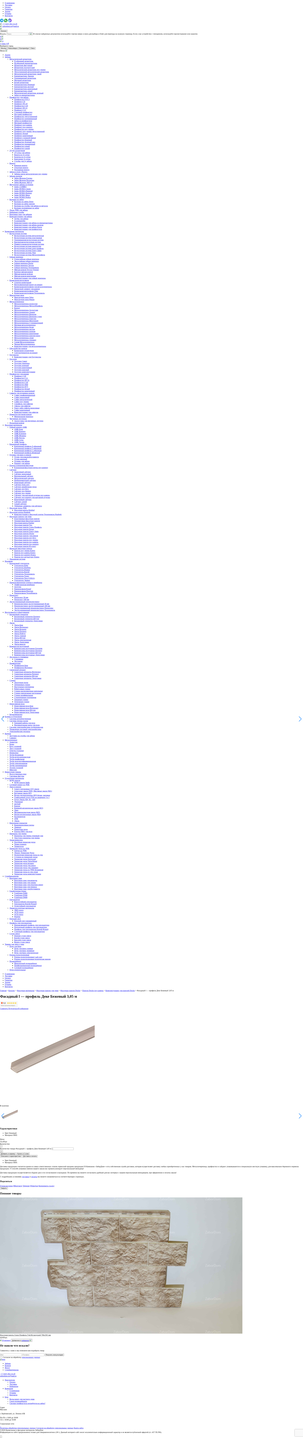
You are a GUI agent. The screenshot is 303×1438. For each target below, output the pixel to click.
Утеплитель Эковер (22, 580)
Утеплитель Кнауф (21, 572)
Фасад (7, 1368)
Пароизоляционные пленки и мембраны (25, 583)
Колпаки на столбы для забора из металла (31, 206)
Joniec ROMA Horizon (23, 193)
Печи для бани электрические (26, 953)
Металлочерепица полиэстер (26, 304)
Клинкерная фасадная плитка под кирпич (31, 468)
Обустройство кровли (18, 348)
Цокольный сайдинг (22, 483)
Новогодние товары (13, 772)
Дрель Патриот (20, 631)
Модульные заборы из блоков (21, 185)
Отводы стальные (16, 751)
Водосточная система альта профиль (29, 248)
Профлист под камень (23, 125)
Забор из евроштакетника (24, 95)
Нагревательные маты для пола (27, 725)
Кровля (8, 1366)
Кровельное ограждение (24, 351)
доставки (25, 1177)
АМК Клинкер (20, 434)
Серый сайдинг (20, 504)
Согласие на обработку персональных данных (54, 1428)
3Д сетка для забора (22, 153)
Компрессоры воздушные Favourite (28, 648)
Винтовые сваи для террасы (25, 887)
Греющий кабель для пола (24, 723)
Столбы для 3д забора (23, 161)
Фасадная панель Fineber (24, 523)
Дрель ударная (20, 636)
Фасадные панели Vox (23, 525)
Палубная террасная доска (24, 842)
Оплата (8, 7)
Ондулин (13, 359)
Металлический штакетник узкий (27, 74)
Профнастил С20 (21, 106)
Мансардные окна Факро (24, 299)
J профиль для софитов (23, 404)
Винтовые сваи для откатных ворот (28, 885)
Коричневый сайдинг (23, 500)
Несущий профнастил (23, 114)
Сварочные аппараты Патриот (26, 674)
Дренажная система (17, 559)
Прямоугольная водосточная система (29, 244)
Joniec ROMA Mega (22, 195)
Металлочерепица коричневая (26, 334)
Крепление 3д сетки (22, 159)
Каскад (17, 308)
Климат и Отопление (13, 717)
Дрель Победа (19, 634)
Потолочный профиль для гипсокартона (30, 927)
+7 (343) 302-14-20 (9, 24)
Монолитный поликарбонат (25, 963)
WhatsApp (34, 1186)
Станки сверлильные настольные (27, 693)
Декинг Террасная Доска (24, 853)
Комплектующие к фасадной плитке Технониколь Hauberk (38, 514)
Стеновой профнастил (23, 112)
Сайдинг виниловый (22, 474)
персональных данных (31, 1357)
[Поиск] (31, 33)
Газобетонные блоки (17, 891)
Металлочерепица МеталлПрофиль (28, 306)
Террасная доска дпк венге (25, 866)
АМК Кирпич (19, 431)
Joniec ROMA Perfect (22, 197)
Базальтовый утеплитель (19, 563)
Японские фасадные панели (20, 548)
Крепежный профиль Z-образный (27, 446)
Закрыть (4, 1188)
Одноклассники (6, 1186)
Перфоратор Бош (21, 666)
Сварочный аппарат (17, 670)
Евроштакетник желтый (24, 87)
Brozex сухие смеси (22, 942)
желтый (17, 804)
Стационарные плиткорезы (25, 697)
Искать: (3, 34)
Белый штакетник (21, 82)
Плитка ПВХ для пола (23, 831)
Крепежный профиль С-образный (28, 451)
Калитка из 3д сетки (22, 157)
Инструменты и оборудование (17, 612)
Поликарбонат (15, 961)
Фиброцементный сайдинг (25, 480)
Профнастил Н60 (21, 385)
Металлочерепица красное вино (27, 336)
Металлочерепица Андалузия (26, 310)
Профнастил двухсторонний (25, 116)
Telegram (26, 1186)
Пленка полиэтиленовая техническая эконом (32, 959)
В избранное (23, 1009)
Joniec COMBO (20, 187)
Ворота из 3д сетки (22, 155)
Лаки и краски (15, 787)
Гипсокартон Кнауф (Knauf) (25, 904)
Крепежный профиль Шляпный (27, 453)
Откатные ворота (21, 168)
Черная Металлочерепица (24, 344)
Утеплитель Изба (21, 565)
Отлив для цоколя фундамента (26, 457)
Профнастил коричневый (24, 391)
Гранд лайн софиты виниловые (27, 408)
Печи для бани (15, 946)
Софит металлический (23, 400)
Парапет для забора (22, 463)
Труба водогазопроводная (19, 757)
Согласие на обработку (21, 1357)
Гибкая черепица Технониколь (26, 268)
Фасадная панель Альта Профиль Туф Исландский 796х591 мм (25, 1335)
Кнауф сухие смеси (22, 938)
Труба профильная (16, 759)
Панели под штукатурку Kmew (26, 557)
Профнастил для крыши (19, 374)
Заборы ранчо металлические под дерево (30, 174)
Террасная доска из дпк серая (26, 872)
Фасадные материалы (13, 425)
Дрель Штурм (19, 638)
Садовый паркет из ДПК (19, 785)
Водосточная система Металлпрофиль (29, 255)
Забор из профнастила (23, 121)
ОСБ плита (18, 914)
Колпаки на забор (16, 199)
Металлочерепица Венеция (25, 314)
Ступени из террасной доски (26, 857)
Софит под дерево (21, 402)
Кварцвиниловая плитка (24, 825)
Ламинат (17, 827)
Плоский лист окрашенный (25, 921)
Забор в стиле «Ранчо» (18, 172)
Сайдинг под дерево (22, 493)
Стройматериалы (12, 876)
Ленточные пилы (21, 683)
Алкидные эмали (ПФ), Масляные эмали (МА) (33, 791)
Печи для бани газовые (23, 949)
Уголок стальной (16, 768)
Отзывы (8, 14)
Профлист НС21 (20, 108)
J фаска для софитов (22, 406)
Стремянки (18, 659)
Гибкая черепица (16, 257)
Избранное (13, 1386)
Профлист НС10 (20, 104)
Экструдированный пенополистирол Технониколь (34, 610)
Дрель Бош (18, 625)
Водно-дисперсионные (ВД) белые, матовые (32, 795)
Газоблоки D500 (20, 895)
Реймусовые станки (22, 689)
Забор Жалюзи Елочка (23, 178)
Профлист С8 (19, 102)
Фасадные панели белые (24, 529)
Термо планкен (20, 844)
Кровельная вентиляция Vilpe (26, 291)
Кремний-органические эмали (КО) (28, 808)
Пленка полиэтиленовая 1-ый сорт (28, 957)
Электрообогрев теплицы (19, 731)
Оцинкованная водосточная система (29, 240)
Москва (3, 48)
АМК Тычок (19, 442)
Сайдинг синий (20, 502)
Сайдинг (13, 470)
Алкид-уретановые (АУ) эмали (26, 789)
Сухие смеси (14, 934)
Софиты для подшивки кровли (21, 393)
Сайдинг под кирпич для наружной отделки (32, 497)
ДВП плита (18, 910)
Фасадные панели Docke (24, 534)
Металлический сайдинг (24, 478)
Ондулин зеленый (21, 365)
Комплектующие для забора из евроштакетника (33, 223)
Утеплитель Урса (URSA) (24, 578)
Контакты (9, 16)
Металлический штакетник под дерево (30, 70)
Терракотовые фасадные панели (27, 521)
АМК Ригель (19, 438)
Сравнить (4, 1009)
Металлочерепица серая (23, 338)
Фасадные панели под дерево (26, 540)
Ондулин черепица (22, 363)
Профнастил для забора (18, 97)
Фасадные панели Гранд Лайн (26, 531)
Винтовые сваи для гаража (25, 883)
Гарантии (8, 9)
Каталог (11, 991)
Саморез (12, 738)
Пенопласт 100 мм (21, 600)
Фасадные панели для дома (20, 517)
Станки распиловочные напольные (28, 691)
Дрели (12, 623)
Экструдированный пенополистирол (24, 602)
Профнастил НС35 (21, 380)
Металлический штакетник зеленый (28, 93)
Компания (9, 1389)
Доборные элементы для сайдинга (28, 506)
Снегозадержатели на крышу (26, 353)
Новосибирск (12, 48)
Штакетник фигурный (23, 65)
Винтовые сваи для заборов (20, 214)
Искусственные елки (17, 774)
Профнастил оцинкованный (25, 119)
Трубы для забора (21, 219)
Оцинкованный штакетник (25, 78)
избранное (25, 1340)
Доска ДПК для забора (18, 210)
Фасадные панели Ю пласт (25, 546)
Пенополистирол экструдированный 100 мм (32, 606)
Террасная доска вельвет (24, 863)
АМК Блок (18, 429)
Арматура (13, 742)
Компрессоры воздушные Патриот (28, 651)
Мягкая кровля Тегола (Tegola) (26, 270)
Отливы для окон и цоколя (20, 455)
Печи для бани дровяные (24, 951)
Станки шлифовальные (23, 695)
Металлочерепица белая (24, 327)
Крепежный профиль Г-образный (27, 448)
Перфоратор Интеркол (23, 668)
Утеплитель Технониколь (24, 574)
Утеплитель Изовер (22, 570)
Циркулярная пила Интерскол (26, 708)
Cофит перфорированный (24, 395)
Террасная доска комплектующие (27, 874)
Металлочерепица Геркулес (25, 319)
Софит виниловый (21, 397)
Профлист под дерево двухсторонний (29, 131)
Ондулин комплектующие (24, 372)
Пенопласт (13, 595)
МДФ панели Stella (22, 783)
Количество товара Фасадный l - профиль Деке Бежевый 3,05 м (25, 1149)
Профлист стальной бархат (25, 138)
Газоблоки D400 (20, 893)
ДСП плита (18, 912)
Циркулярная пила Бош (23, 706)
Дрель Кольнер (20, 629)
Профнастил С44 (21, 382)
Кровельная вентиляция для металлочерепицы (33, 287)
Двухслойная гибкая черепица (26, 261)
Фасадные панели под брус (25, 538)
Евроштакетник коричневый (25, 89)
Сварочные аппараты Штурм (26, 676)
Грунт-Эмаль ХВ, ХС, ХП (24, 800)
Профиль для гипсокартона (20, 923)
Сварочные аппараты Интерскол (27, 672)
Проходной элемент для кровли (27, 289)
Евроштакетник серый (23, 91)
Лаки (16, 810)
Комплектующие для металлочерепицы (30, 346)
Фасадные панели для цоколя (26, 536)
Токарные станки (21, 700)
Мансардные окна (16, 295)
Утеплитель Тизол (21, 576)
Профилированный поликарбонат (28, 966)
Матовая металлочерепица (25, 325)
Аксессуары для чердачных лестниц (28, 421)
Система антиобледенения (20, 719)
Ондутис (17, 587)
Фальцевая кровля (16, 423)
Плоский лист (15, 919)
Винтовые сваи (15, 878)
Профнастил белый (22, 389)
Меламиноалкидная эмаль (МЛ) (27, 812)
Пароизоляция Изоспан (23, 591)
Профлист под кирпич (23, 127)
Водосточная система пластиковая (28, 238)
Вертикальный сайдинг (23, 476)
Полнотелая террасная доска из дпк (28, 855)
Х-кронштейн (19, 221)
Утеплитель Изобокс (22, 568)
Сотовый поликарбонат (23, 968)
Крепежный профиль (18, 444)
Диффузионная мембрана (24, 585)
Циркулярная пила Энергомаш (26, 712)
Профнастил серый (22, 146)
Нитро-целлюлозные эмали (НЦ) (27, 814)
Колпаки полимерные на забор (26, 208)
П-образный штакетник (23, 61)
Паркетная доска (21, 829)
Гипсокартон (14, 900)
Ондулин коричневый (23, 368)
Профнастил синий (22, 148)
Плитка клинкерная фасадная (21, 465)
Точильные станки (21, 702)
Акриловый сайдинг (22, 472)
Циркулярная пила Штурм (25, 710)
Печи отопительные (17, 970)
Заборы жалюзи (15, 176)
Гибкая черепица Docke (23, 263)
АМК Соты (18, 440)
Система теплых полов (18, 721)
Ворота (12, 163)
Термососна (19, 846)
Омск (33, 48)
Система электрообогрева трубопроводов (26, 727)
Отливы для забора (22, 461)
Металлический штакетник (20, 59)
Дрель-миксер (19, 644)
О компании (10, 3)
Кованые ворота (20, 165)
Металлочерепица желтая (24, 329)
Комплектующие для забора (20, 217)
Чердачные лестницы (18, 419)
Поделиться (13, 1009)
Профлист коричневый (23, 136)
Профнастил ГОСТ (22, 99)
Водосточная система (18, 234)
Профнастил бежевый (23, 140)
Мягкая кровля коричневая (25, 276)
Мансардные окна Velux (24, 297)
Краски (17, 806)
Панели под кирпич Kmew (25, 555)
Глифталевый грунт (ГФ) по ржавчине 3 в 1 (31, 797)
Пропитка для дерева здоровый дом (28, 836)
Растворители (19, 817)
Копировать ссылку (46, 1186)
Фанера (17, 917)
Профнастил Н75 (21, 387)
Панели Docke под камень (92, 991)
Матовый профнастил (23, 123)
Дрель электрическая (22, 640)
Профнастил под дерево (24, 129)
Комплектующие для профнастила (28, 229)
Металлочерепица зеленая (24, 331)
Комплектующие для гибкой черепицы (30, 278)
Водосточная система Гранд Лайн (27, 251)
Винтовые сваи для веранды (25, 880)
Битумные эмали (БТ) (23, 793)
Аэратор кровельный (22, 282)
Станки (12, 680)
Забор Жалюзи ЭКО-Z (23, 182)
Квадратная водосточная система (27, 242)
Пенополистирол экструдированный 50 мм (31, 604)
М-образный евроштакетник (25, 63)
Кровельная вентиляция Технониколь (29, 293)
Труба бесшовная (16, 755)
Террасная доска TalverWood (25, 861)
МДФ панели (14, 780)
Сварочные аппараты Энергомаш (27, 678)
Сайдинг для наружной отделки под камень (32, 495)
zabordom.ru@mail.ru (10, 26)
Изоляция (9, 561)
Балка (11, 744)
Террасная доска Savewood (25, 859)
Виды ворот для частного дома (21, 1399)
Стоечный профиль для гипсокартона (29, 931)
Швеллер (13, 770)
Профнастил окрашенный (24, 144)
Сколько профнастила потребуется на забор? (27, 1403)
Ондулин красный (21, 370)
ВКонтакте (17, 1186)
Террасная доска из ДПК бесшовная (28, 870)
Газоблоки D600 (20, 897)
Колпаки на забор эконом (24, 204)
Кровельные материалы (14, 231)
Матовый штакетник (22, 80)
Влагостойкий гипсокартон (25, 902)
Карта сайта (78, 1428)
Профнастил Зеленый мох (24, 142)
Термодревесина (16, 840)
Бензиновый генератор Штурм (26, 619)
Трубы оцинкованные (18, 766)
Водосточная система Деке (25, 253)
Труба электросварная (18, 763)
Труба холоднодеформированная (22, 761)
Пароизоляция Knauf (22, 589)
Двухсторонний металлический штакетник (31, 72)
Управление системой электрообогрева (25, 729)
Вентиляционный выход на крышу (28, 285)
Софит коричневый (22, 410)
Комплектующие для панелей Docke (120, 991)
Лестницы (18, 661)
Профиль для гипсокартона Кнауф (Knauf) (31, 929)
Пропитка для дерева (18, 834)
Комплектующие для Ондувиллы (27, 357)
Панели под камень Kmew (25, 553)
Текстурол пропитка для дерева (27, 838)
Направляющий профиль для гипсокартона (31, 925)
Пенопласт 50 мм (21, 597)
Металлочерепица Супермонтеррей (28, 323)
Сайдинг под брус (21, 489)
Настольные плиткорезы (24, 687)
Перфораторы (15, 663)
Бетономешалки (15, 714)
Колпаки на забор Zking (23, 202)
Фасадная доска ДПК (18, 508)
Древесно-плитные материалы (21, 908)
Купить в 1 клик (23, 1154)
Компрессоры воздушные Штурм (27, 653)
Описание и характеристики (11, 1156)
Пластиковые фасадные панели (27, 519)
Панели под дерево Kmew (24, 551)
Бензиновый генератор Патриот (27, 617)
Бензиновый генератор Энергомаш (28, 621)
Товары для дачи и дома (14, 944)
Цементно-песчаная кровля (20, 414)
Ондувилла (14, 355)
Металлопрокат (11, 740)
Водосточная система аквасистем (27, 246)
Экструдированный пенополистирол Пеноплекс (33, 608)
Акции (7, 11)
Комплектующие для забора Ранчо (28, 227)
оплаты (34, 1177)
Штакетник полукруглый (24, 68)
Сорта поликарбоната (18, 1401)
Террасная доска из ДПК (19, 849)
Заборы (8, 57)
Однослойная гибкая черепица (26, 259)
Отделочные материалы (14, 778)
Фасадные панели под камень (26, 542)
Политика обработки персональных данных (18, 1428)
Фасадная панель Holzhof (24, 510)
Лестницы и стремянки (18, 657)
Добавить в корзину (8, 1154)
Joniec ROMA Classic (22, 189)
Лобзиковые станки (22, 685)
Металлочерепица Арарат (24, 312)
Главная (3, 991)
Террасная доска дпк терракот (26, 868)
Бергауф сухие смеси (22, 940)
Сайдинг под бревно (22, 491)
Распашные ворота (21, 170)
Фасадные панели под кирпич (26, 544)
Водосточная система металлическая (29, 236)
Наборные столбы (16, 212)
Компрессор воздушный (19, 646)
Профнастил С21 (21, 378)
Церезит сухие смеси (22, 936)
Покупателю (10, 1380)
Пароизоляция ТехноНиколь (25, 593)
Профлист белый (21, 134)
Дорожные (18, 802)
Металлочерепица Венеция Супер (28, 317)
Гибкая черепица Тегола (24, 265)
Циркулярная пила (17, 704)
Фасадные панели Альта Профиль (28, 527)
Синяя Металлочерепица (24, 342)
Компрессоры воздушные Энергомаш (29, 655)
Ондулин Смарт (20, 361)
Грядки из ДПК (20, 851)
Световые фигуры (16, 776)
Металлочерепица (16, 302)
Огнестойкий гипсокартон (25, 906)
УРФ (16, 819)
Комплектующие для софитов (26, 412)
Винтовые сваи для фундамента (27, 889)
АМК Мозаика (20, 436)
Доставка (8, 5)
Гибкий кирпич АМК (18, 427)
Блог (7, 1397)
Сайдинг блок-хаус (22, 485)
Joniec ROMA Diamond (23, 191)
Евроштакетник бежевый (24, 85)
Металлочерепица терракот (25, 340)
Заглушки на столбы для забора (22, 736)
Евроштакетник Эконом (24, 76)
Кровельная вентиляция (19, 280)
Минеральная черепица (23, 417)
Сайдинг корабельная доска (25, 487)
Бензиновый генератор (18, 614)
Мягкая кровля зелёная (23, 274)
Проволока (13, 753)
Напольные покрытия (18, 823)
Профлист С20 (20, 376)
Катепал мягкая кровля (23, 272)
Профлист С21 (20, 110)
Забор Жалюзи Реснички (24, 180)
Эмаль (16, 821)
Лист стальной (15, 748)
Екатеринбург (24, 48)
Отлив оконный (20, 459)
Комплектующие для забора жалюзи (28, 225)
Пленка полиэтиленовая (19, 955)
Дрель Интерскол (21, 627)
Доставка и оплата (30, 1156)
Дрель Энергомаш (21, 642)
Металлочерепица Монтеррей (26, 321)
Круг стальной (15, 746)
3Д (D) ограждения (17, 151)
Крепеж (8, 734)
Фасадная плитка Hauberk (19, 512)
